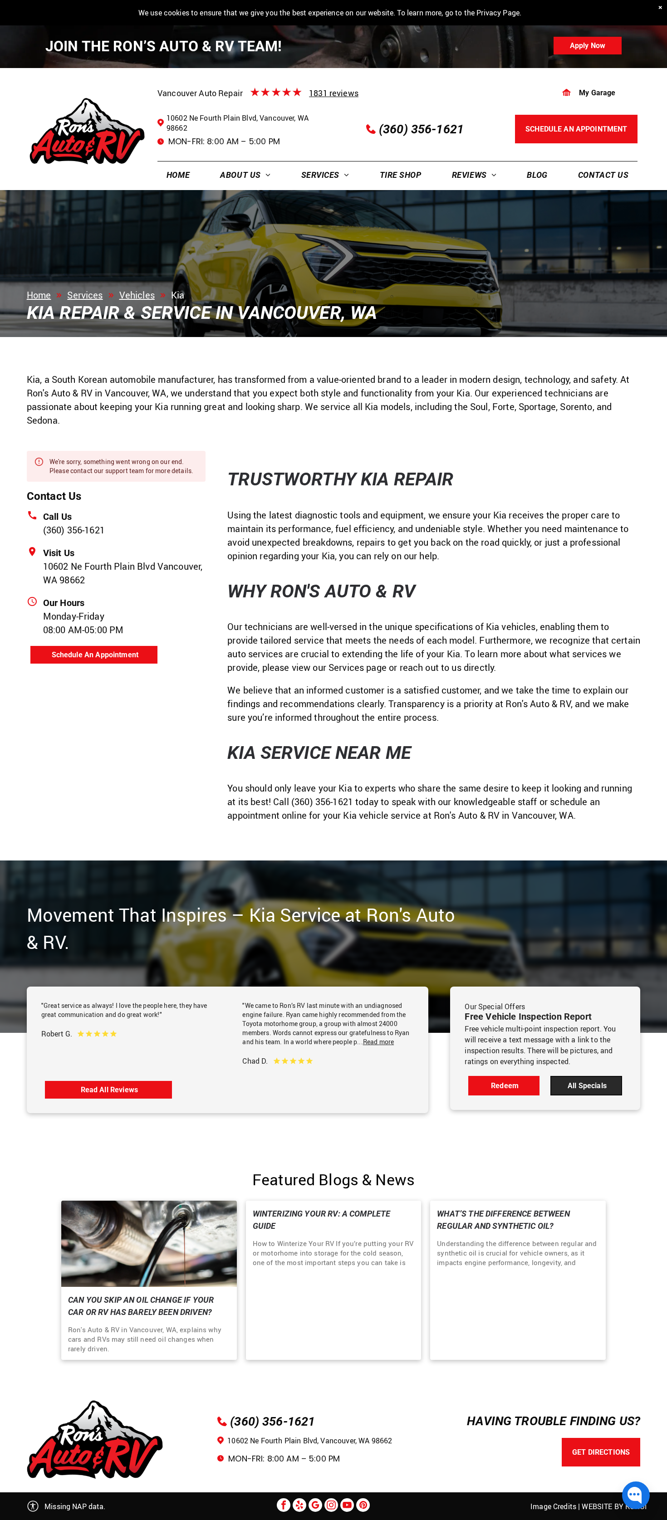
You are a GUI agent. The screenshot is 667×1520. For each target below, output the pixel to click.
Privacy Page (498, 13)
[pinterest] (363, 1506)
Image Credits (553, 1506)
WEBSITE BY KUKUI (614, 1506)
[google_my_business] (315, 1506)
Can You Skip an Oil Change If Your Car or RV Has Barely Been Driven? (141, 1306)
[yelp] (299, 1506)
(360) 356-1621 (74, 530)
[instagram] (331, 1506)
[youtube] (347, 1506)
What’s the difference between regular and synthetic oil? (503, 1220)
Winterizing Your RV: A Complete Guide (322, 1220)
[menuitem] (178, 174)
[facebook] (283, 1506)
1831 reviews (333, 93)
